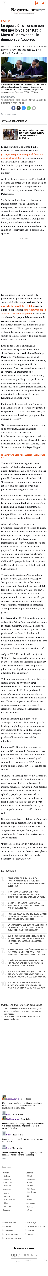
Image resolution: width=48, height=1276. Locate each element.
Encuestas (8, 1206)
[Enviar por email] (34, 108)
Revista (29, 1200)
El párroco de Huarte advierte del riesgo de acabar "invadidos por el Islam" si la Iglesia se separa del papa (26, 985)
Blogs (6, 1203)
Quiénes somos (10, 1222)
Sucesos (7, 1179)
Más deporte (31, 1192)
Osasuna (6, 1210)
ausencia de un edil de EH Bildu (18, 306)
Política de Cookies (11, 1234)
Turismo (30, 1230)
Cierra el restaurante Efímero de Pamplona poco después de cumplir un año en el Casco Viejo (26, 905)
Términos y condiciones (30, 1005)
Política (7, 1176)
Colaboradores (9, 1200)
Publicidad (8, 1230)
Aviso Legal (31, 1222)
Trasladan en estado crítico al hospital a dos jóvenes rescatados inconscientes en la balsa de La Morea (26, 894)
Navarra (6, 1173)
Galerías (30, 1207)
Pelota (29, 1182)
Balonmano (31, 1186)
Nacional (29, 1196)
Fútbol (29, 1176)
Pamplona (7, 1189)
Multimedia (30, 1204)
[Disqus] (23, 1057)
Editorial (7, 1197)
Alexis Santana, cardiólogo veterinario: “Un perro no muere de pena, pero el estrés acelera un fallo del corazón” (27, 952)
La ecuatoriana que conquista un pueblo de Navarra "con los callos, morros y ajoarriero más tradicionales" (27, 927)
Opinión (6, 1193)
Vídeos (29, 1210)
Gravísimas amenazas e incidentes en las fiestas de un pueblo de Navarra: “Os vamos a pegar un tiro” (26, 963)
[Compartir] (13, 108)
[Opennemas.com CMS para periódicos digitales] (24, 1257)
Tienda (30, 1234)
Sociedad (7, 1186)
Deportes (29, 1173)
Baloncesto (31, 1179)
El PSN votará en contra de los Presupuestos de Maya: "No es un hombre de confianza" (31, 134)
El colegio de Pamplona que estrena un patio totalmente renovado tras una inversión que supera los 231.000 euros (27, 974)
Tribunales (8, 1182)
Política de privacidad (12, 1238)
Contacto (8, 1226)
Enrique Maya (10, 114)
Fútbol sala (31, 1189)
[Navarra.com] (23, 9)
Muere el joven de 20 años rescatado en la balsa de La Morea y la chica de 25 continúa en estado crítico (27, 916)
